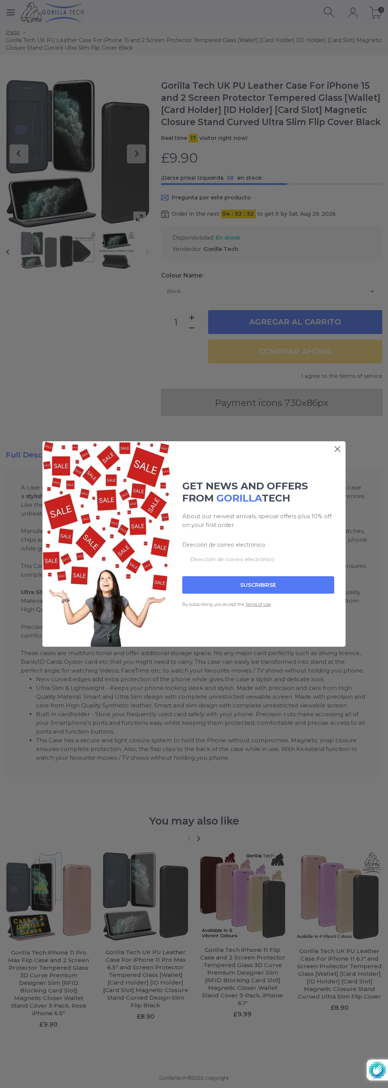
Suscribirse (258, 585)
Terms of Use (258, 604)
